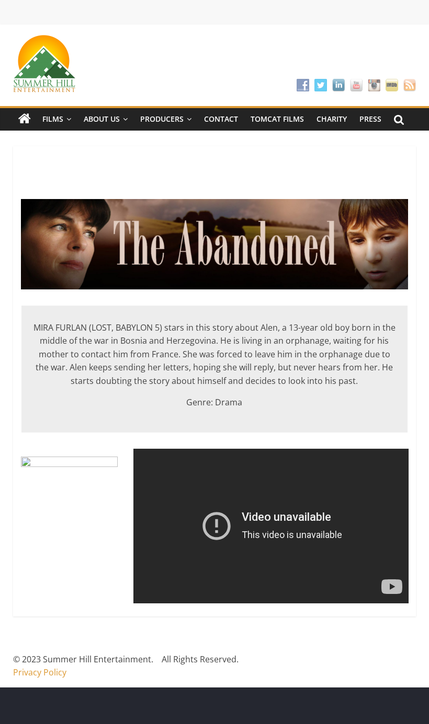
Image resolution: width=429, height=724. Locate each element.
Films (52, 119)
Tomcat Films (277, 119)
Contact (221, 119)
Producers (162, 119)
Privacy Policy (39, 672)
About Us (102, 119)
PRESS (370, 119)
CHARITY (332, 119)
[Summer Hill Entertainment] (24, 119)
